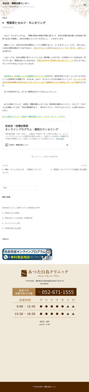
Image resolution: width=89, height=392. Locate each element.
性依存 (4, 18)
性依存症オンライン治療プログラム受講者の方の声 (21, 208)
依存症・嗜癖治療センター (16, 3)
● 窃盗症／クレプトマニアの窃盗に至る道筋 (69, 169)
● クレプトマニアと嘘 (10, 223)
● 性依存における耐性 (10, 213)
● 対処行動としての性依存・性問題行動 (17, 218)
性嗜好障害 (53, 157)
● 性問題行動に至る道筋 (11, 228)
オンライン (39, 157)
